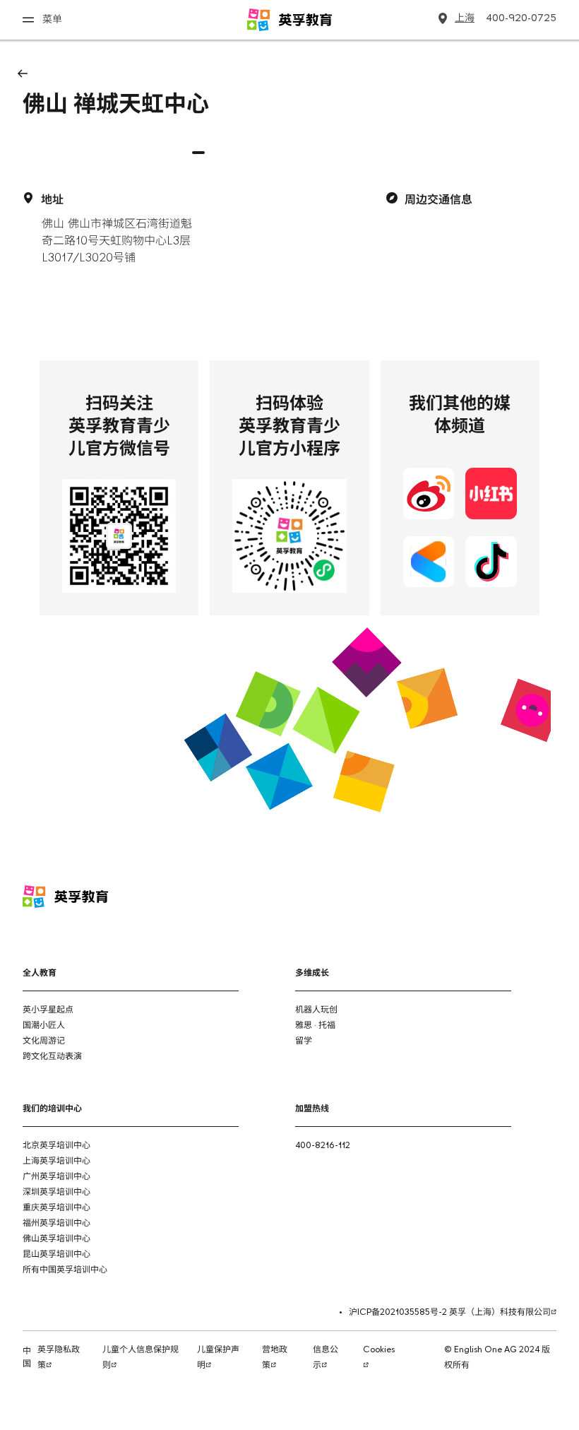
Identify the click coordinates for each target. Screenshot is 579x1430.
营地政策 (274, 1358)
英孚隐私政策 (58, 1358)
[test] (539, 899)
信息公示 (325, 1358)
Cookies (379, 1350)
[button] (198, 152)
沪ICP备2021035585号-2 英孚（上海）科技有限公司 (450, 1312)
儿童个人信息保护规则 (140, 1358)
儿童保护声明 (218, 1358)
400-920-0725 (521, 18)
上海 (464, 18)
